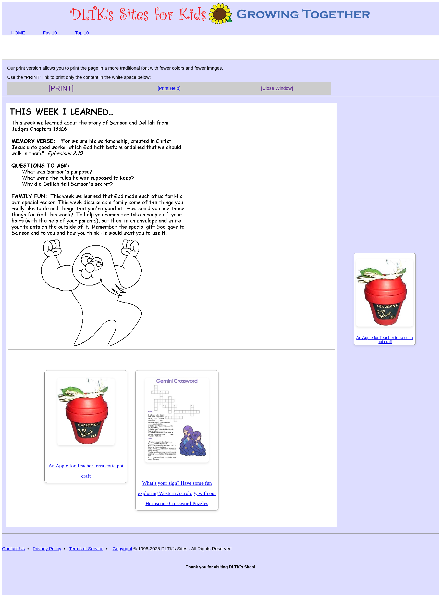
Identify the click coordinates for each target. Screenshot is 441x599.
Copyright (122, 548)
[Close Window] (277, 88)
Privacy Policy (47, 548)
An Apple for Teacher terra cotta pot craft (86, 471)
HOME (18, 32)
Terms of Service (86, 548)
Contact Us (13, 548)
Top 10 (82, 32)
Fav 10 (50, 32)
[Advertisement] (220, 46)
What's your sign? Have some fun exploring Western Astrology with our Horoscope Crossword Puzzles (177, 493)
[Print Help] (169, 88)
